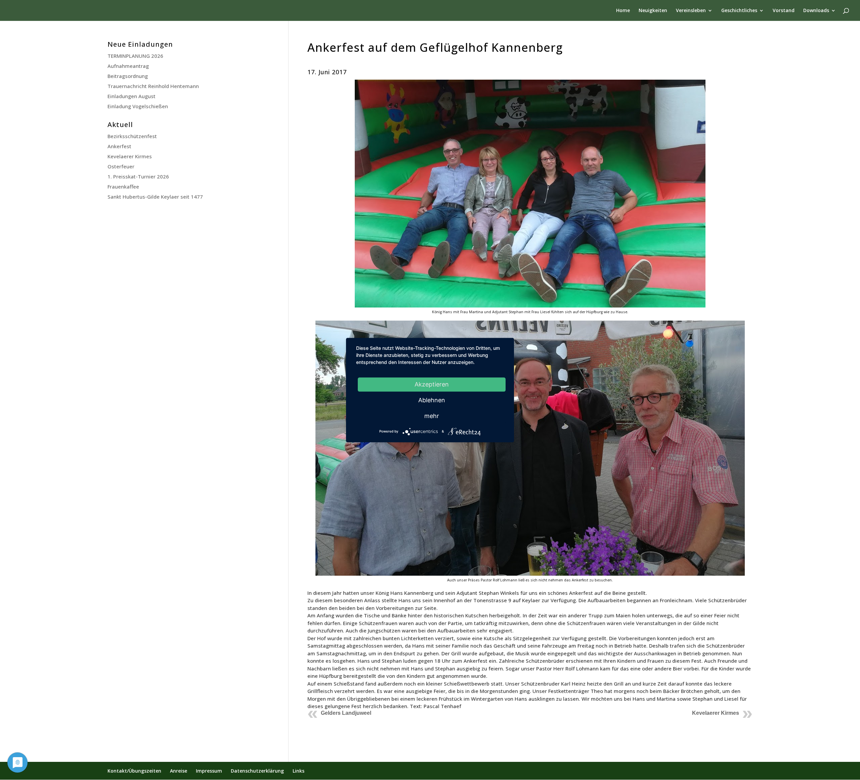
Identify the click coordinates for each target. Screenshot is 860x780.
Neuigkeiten (653, 10)
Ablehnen (431, 400)
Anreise (178, 771)
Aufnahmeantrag (128, 66)
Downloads (816, 10)
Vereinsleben (691, 10)
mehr (431, 415)
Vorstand (783, 10)
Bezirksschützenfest (132, 136)
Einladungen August (132, 96)
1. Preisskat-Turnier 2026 (138, 176)
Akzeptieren (432, 384)
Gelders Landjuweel (346, 713)
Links (298, 771)
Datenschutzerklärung (257, 771)
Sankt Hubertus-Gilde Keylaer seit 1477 (155, 196)
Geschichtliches (739, 10)
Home (623, 10)
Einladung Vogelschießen (138, 106)
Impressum (209, 771)
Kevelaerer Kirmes (715, 713)
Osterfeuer (121, 166)
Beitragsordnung (128, 76)
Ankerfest (119, 146)
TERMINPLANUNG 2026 (135, 55)
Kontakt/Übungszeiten (134, 771)
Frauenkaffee (123, 186)
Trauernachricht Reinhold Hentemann (153, 86)
